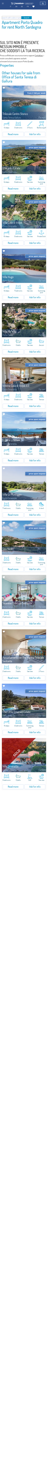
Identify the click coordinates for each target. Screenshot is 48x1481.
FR (28, 6)
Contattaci (39, 55)
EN (16, 6)
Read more (13, 134)
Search (26, 17)
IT (10, 6)
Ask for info (34, 134)
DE (22, 6)
